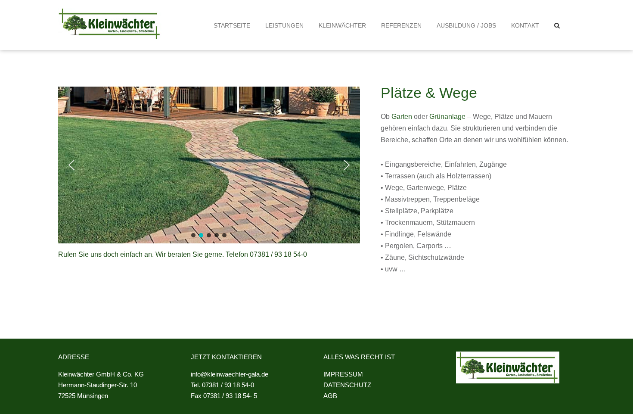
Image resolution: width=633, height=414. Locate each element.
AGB (330, 395)
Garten (401, 116)
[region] (209, 165)
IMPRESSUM (343, 374)
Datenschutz (347, 385)
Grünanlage (447, 116)
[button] (557, 25)
